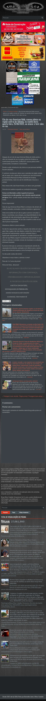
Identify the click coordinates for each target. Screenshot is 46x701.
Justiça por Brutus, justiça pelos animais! (25, 381)
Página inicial (23, 396)
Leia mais (26, 337)
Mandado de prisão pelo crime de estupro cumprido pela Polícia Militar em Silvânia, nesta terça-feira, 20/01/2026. (27, 644)
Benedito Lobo (28, 697)
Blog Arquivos (23, 512)
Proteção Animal (12, 111)
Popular (5, 512)
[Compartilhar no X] (7, 301)
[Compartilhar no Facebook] (10, 301)
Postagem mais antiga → (36, 396)
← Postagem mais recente (10, 396)
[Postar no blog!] (5, 301)
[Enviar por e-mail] (3, 301)
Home (4, 111)
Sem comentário (25, 129)
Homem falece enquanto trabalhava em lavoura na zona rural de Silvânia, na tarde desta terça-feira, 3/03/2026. (26, 581)
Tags (13, 512)
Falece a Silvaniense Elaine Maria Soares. (23, 540)
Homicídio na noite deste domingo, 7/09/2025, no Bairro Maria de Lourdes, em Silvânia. (26, 631)
